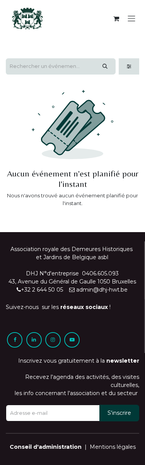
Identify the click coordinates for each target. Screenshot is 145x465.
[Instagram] (53, 340)
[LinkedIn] (34, 340)
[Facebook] (14, 340)
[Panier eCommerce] (116, 18)
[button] (119, 413)
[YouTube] (72, 340)
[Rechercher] (105, 66)
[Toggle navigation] (131, 19)
